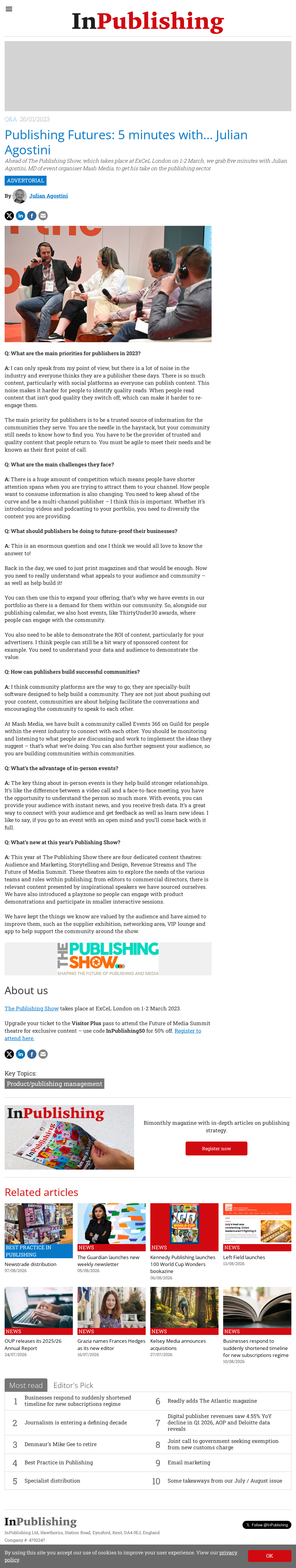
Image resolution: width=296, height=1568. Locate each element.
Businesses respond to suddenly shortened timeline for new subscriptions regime (78, 1400)
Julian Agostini (48, 195)
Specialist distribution (52, 1480)
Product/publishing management (54, 1084)
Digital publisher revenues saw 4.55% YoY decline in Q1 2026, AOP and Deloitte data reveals (220, 1422)
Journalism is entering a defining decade (76, 1422)
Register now (216, 1148)
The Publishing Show (32, 1008)
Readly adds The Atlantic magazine (212, 1400)
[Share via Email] (43, 215)
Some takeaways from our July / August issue (225, 1480)
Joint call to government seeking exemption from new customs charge (223, 1444)
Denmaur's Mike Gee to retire (61, 1444)
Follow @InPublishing (270, 1524)
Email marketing (189, 1462)
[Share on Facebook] (31, 215)
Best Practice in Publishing (59, 1462)
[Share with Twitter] (9, 215)
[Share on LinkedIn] (20, 215)
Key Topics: (20, 1073)
